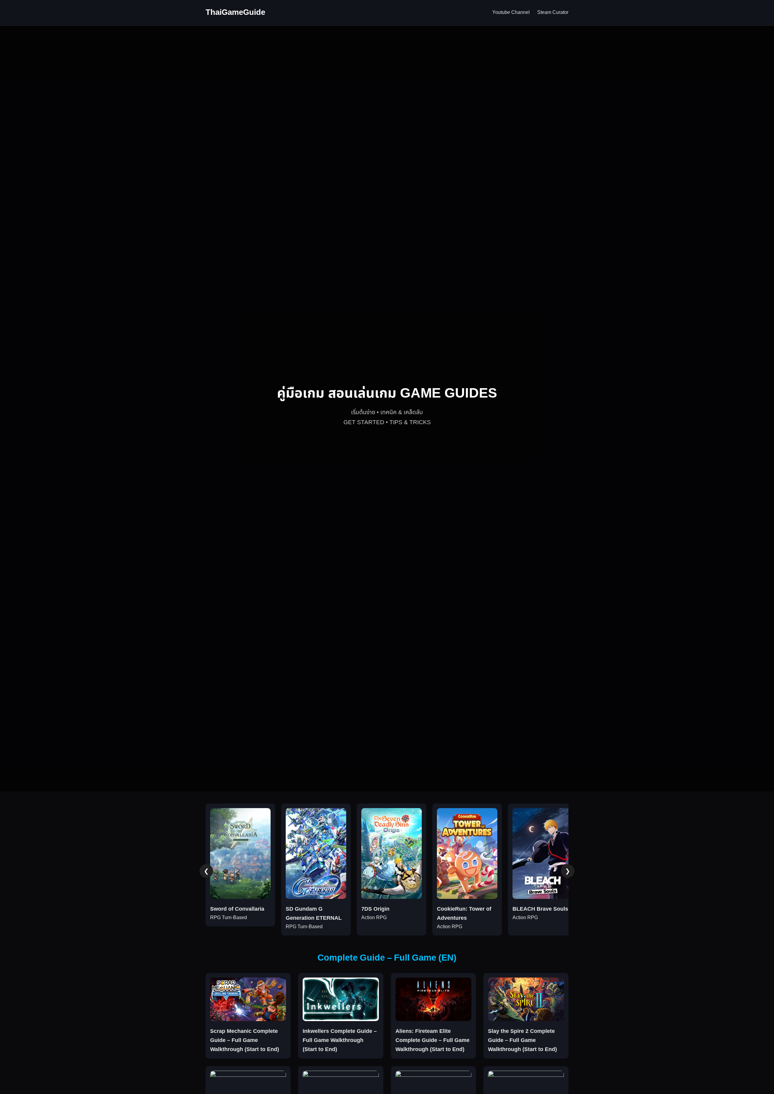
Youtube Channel (511, 12)
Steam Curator (552, 12)
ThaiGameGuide (235, 12)
